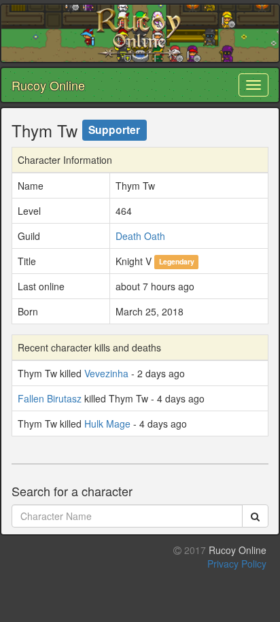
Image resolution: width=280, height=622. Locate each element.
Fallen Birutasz (50, 398)
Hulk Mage (107, 423)
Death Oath (140, 236)
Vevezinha (106, 373)
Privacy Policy (236, 563)
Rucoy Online (48, 85)
